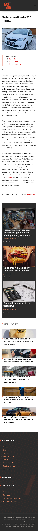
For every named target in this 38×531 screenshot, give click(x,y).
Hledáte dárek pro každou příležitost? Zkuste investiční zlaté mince (19, 341)
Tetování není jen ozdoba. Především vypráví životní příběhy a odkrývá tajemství (17, 233)
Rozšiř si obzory (31, 194)
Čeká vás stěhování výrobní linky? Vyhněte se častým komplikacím (17, 379)
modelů (10, 177)
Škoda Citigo (13, 61)
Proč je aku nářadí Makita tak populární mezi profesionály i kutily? (18, 399)
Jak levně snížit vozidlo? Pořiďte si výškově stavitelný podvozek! (18, 419)
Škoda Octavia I (14, 59)
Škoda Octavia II (15, 64)
